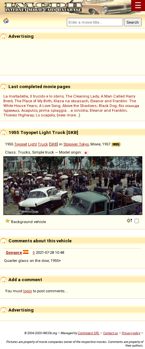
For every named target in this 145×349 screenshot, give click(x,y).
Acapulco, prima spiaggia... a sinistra (54, 110)
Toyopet (20, 144)
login (27, 291)
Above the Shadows (79, 105)
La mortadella (15, 96)
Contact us (110, 333)
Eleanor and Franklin (108, 110)
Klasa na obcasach (71, 101)
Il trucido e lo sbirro (46, 96)
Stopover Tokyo (76, 144)
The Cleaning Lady (82, 96)
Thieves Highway (18, 115)
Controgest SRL (88, 333)
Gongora (14, 252)
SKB (53, 144)
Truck (43, 144)
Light (32, 144)
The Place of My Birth (33, 101)
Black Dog (108, 105)
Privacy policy (131, 333)
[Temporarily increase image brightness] (130, 220)
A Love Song (49, 105)
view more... (68, 115)
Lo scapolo (45, 115)
